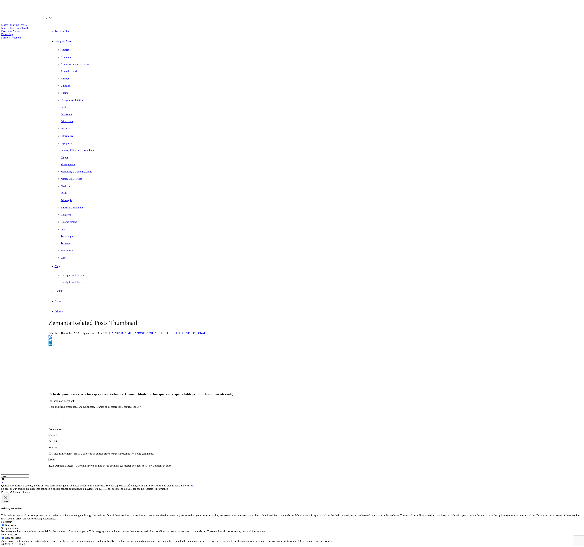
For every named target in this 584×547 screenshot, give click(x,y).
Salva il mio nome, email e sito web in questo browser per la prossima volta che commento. (103, 453)
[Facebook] (3, 13)
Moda (64, 193)
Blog (57, 266)
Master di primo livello (14, 24)
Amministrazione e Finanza (76, 64)
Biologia (65, 78)
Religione (66, 214)
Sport (64, 228)
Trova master (62, 30)
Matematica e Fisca (71, 178)
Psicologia (66, 200)
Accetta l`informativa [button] (156, 488)
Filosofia (65, 128)
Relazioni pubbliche (72, 207)
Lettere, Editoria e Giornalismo (78, 150)
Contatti (59, 290)
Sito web (53, 447)
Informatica (67, 135)
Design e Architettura (72, 99)
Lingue (64, 157)
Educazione (67, 121)
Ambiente (66, 56)
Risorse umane (69, 221)
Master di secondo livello (15, 28)
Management (68, 164)
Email (53, 441)
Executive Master (11, 31)
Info (192, 485)
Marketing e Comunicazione (76, 171)
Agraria (65, 49)
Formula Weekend (11, 37)
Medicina (66, 185)
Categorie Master (64, 41)
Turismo (65, 243)
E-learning (7, 34)
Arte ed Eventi (69, 71)
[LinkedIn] (316, 344)
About (58, 301)
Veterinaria (67, 250)
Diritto (64, 107)
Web (63, 257)
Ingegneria (66, 143)
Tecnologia (67, 236)
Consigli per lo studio (73, 275)
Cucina (64, 92)
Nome (53, 435)
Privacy (59, 311)
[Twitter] (3, 7)
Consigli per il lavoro (72, 282)
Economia (66, 114)
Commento (56, 429)
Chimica (65, 85)
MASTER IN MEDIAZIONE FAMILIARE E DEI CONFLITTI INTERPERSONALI (159, 333)
